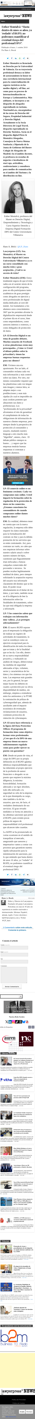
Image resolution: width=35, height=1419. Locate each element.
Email (4, 952)
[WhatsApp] (19, 58)
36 (14, 1050)
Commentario (4, 966)
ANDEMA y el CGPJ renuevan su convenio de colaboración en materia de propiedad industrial (23, 1219)
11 (13, 1044)
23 (20, 1046)
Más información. (11, 1417)
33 (9, 1050)
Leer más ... (30, 1070)
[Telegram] (23, 58)
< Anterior (3, 888)
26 (11, 1048)
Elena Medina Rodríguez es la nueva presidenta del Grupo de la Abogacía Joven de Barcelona (23, 1150)
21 (16, 1046)
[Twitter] (8, 58)
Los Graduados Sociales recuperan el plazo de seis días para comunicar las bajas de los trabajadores (23, 1114)
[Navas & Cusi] (26, 1044)
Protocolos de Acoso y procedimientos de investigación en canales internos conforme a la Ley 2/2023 (23, 1249)
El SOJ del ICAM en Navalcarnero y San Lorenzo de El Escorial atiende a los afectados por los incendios (23, 1131)
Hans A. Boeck (8, 898)
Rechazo (29, 1411)
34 (11, 1050)
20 (14, 1046)
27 (13, 1048)
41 (9, 1052)
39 (20, 1050)
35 (13, 1050)
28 (14, 1048)
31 (20, 1048)
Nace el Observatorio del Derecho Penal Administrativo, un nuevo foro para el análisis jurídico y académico (23, 1183)
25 (9, 1048)
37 (16, 1050)
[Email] (27, 58)
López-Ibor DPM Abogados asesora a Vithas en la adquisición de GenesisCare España (23, 1079)
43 (13, 1052)
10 (11, 1044)
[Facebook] (12, 58)
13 (16, 1044)
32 (22, 1048)
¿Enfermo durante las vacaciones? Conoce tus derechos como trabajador (23, 1309)
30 (18, 1048)
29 (16, 1048)
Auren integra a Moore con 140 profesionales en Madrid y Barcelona (23, 1166)
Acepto (22, 1411)
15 (20, 1044)
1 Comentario (9, 927)
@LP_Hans (23, 246)
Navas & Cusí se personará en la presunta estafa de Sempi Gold (22, 1096)
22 (18, 1046)
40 (22, 1050)
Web (2, 959)
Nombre (5, 945)
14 (18, 1044)
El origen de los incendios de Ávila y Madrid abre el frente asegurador (22, 1268)
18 (11, 1046)
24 (22, 1046)
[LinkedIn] (16, 58)
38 (18, 1050)
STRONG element (26, 9)
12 (14, 1044)
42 (11, 1052)
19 (13, 1046)
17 (9, 1046)
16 (22, 1044)
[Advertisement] (17, 1370)
